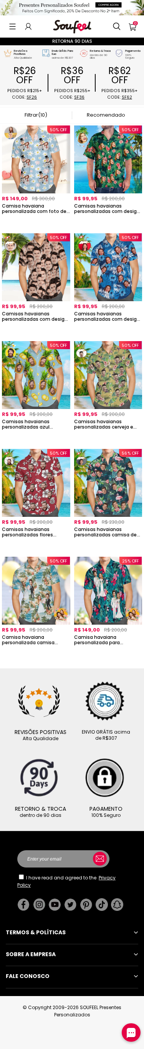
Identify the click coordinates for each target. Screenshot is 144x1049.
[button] (12, 26)
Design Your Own (36, 221)
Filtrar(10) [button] (36, 115)
